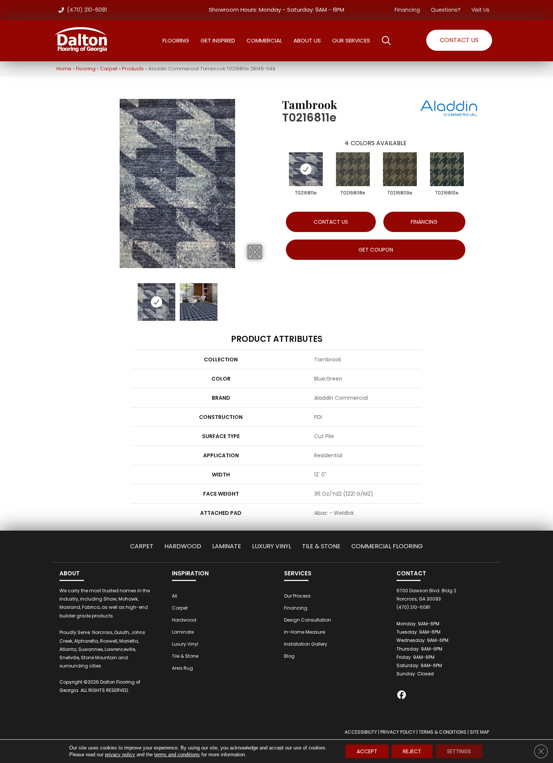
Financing (407, 10)
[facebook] (402, 696)
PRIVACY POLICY (397, 732)
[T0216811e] (306, 169)
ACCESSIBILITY (361, 732)
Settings (459, 751)
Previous (87, 298)
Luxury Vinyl (271, 546)
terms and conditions (177, 754)
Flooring (86, 68)
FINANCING (424, 222)
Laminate (226, 546)
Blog (289, 656)
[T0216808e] (353, 169)
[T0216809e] (400, 169)
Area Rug (182, 668)
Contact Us (331, 222)
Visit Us (480, 10)
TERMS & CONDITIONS (442, 732)
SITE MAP (479, 732)
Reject (412, 751)
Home (63, 68)
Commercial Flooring (387, 546)
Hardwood (182, 546)
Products (133, 68)
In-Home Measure (304, 632)
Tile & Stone (321, 546)
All (174, 596)
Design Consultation (307, 620)
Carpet (108, 68)
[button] (459, 40)
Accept (367, 751)
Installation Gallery (305, 644)
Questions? (445, 10)
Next (267, 298)
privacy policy (120, 754)
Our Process (297, 596)
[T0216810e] (447, 169)
